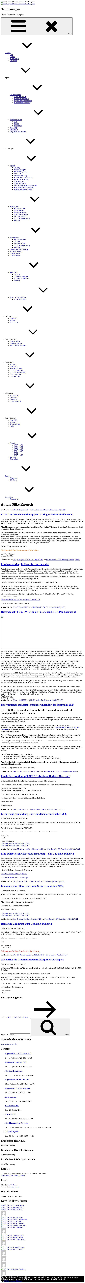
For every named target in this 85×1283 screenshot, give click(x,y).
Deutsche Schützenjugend (23, 189)
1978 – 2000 (18, 449)
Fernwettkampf (19, 208)
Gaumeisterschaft (20, 97)
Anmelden (9, 497)
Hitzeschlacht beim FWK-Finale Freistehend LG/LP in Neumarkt (38, 611)
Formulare (13, 397)
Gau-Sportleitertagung (13, 1071)
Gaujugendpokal (20, 183)
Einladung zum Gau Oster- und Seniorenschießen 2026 (32, 886)
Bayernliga (18, 126)
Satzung (17, 274)
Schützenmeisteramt (21, 276)
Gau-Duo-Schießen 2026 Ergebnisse (14, 874)
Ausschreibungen (20, 299)
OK (5, 1281)
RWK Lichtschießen (21, 179)
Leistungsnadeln (15, 401)
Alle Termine (14, 322)
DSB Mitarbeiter (15, 376)
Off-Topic (13, 480)
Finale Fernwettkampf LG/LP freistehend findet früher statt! (35, 776)
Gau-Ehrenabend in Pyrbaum (16, 1123)
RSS (10, 1185)
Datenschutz (14, 459)
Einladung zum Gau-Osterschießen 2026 (15, 843)
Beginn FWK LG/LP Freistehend (17, 1088)
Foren (7, 476)
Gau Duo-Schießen (21, 214)
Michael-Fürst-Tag (20, 176)
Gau (11, 55)
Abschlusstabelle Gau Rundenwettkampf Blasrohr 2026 (20, 600)
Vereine (12, 57)
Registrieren (14, 499)
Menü (70, 34)
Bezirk (16, 124)
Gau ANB (13, 318)
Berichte (17, 220)
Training (17, 168)
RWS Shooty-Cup (20, 172)
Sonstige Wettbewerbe (22, 218)
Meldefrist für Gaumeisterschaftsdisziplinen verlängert (32, 959)
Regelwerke (14, 395)
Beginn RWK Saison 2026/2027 (17, 1080)
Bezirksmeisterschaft (21, 99)
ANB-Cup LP (10, 1114)
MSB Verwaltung (16, 368)
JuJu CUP (17, 174)
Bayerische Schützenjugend (24, 187)
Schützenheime (15, 424)
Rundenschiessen (16, 120)
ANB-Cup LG (10, 1097)
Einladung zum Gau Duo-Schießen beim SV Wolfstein (20, 951)
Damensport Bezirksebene (19, 249)
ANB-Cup (13, 128)
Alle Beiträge (14, 59)
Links (12, 426)
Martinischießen (19, 216)
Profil (63, 510)
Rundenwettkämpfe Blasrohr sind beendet (25, 564)
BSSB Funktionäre (16, 370)
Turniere (17, 241)
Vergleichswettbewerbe (18, 132)
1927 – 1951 (18, 445)
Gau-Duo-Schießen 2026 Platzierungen (14, 877)
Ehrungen (13, 399)
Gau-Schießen (15, 341)
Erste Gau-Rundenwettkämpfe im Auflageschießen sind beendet (37, 514)
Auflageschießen (15, 251)
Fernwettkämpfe (20, 170)
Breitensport (14, 206)
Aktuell (8, 53)
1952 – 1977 (18, 447)
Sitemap (22, 1175)
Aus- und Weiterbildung (18, 297)
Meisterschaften (15, 95)
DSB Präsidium (15, 374)
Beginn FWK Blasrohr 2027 (15, 1062)
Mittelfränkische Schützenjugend (25, 185)
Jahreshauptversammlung (18, 345)
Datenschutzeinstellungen (69, 1277)
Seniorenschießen (20, 212)
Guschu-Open (19, 181)
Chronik (17, 280)
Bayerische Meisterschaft (23, 101)
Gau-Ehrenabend (16, 343)
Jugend (12, 166)
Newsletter (13, 61)
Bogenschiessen (15, 255)
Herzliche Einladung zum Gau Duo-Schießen (26, 923)
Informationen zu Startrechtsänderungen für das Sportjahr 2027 (37, 704)
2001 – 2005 (18, 451)
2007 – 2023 (18, 455)
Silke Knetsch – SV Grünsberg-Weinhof (46, 510)
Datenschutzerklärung (14, 1281)
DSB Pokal (14, 130)
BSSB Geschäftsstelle (17, 372)
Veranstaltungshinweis (8, 1044)
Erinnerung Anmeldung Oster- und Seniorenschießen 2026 (34, 813)
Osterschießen (19, 210)
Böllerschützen (15, 253)
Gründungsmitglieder (21, 278)
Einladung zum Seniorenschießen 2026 (14, 845)
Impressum (13, 457)
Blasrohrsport (14, 237)
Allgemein (13, 478)
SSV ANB (13, 272)
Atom (15, 1185)
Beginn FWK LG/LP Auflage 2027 (18, 1054)
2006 (16, 453)
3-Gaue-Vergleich (11, 1132)
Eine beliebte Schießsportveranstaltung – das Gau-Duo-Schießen (37, 853)
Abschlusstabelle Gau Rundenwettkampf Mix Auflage (20, 550)
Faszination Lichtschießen (23, 178)
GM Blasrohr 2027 (12, 1106)
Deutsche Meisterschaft (22, 103)
